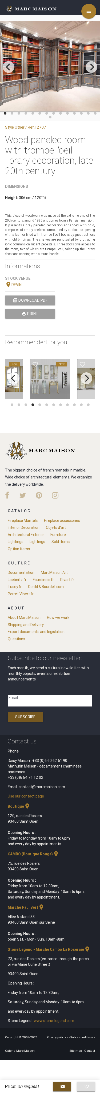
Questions (16, 639)
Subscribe (25, 716)
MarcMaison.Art (54, 572)
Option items (19, 548)
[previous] (8, 67)
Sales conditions (82, 1037)
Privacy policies (58, 1037)
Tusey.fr (15, 586)
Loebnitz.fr (17, 579)
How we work (58, 617)
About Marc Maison (24, 617)
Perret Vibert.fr (21, 594)
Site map (76, 1051)
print (30, 313)
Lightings (15, 541)
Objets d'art (56, 527)
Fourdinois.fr (43, 579)
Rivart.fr (67, 579)
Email (13, 697)
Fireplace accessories (62, 520)
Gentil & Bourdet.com (46, 586)
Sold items (60, 541)
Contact (89, 1051)
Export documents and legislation (36, 631)
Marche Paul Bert (26, 907)
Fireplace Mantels (23, 520)
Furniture (58, 534)
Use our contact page (26, 796)
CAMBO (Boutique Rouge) (33, 854)
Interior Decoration (23, 527)
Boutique (19, 806)
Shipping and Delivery (26, 624)
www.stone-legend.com (54, 1020)
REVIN (13, 284)
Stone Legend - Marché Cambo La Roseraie (49, 949)
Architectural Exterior (26, 534)
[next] (91, 67)
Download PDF (30, 300)
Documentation (21, 572)
